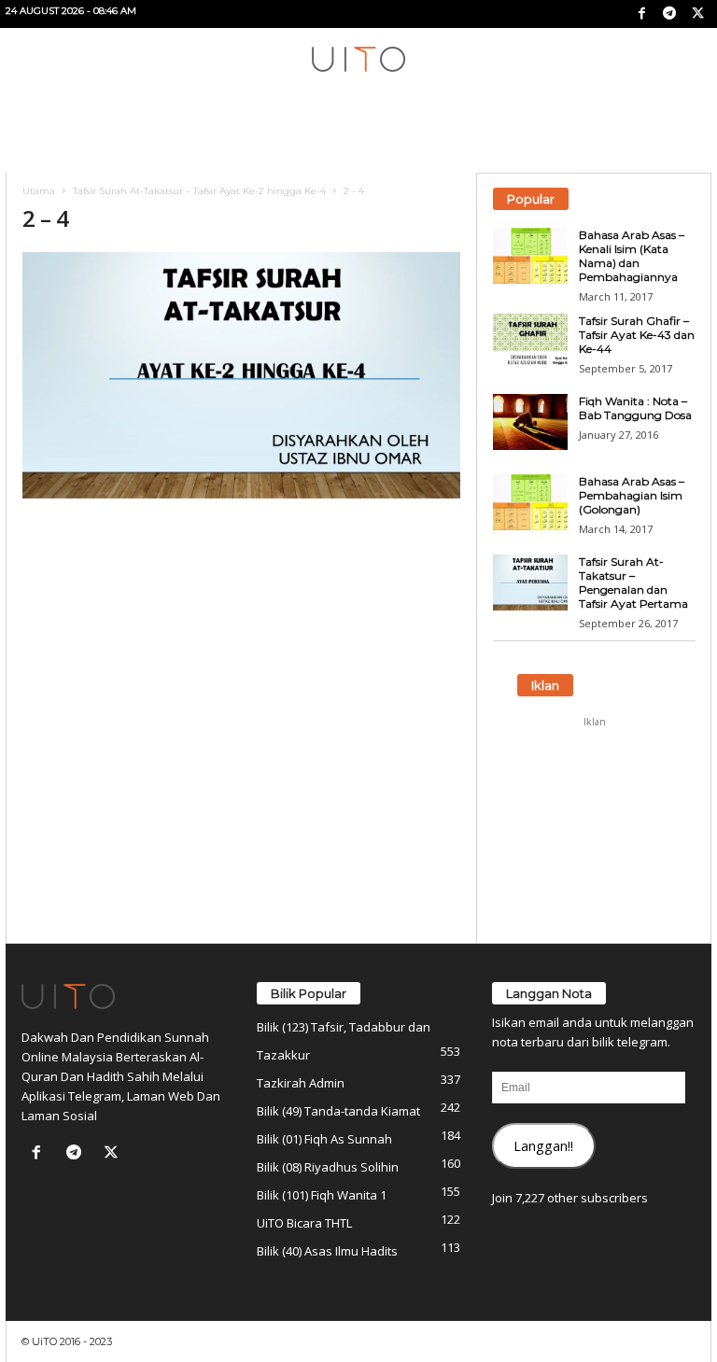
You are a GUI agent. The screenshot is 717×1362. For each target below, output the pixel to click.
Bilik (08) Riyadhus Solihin (328, 1166)
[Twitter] (697, 14)
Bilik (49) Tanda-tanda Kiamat (338, 1110)
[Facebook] (641, 14)
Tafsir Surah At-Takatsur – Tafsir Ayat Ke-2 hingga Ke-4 (199, 191)
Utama (38, 191)
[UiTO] (358, 59)
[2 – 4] (241, 375)
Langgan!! (543, 1145)
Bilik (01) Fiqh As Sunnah (324, 1138)
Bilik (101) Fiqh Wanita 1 (322, 1194)
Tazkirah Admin (300, 1082)
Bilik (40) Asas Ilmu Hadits (327, 1251)
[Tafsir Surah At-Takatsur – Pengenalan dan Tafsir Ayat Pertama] (530, 583)
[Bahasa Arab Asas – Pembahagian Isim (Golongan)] (530, 502)
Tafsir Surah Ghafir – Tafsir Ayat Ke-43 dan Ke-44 (637, 335)
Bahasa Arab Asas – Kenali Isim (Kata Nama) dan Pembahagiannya (631, 256)
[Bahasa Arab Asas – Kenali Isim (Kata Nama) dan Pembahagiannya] (530, 256)
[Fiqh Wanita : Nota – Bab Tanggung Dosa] (530, 422)
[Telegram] (669, 14)
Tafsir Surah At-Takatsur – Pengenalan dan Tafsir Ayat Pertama (633, 583)
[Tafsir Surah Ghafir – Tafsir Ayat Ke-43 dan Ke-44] (530, 342)
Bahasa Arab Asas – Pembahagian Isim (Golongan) (631, 495)
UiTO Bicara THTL (304, 1223)
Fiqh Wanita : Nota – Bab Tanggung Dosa (635, 408)
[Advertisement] (594, 830)
